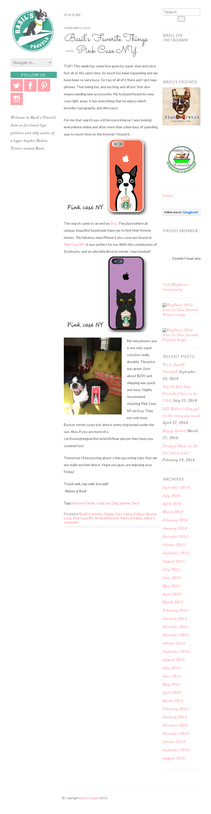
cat (107, 503)
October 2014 (173, 644)
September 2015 (175, 553)
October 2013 (173, 742)
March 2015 (172, 602)
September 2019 (175, 488)
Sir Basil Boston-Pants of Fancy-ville (122, 518)
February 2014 (175, 709)
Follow (167, 196)
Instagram (17, 99)
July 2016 (171, 496)
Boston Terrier (84, 503)
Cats (118, 514)
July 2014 (171, 668)
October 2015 (173, 545)
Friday (138, 514)
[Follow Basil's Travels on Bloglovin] (181, 214)
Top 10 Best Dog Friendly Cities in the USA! (180, 394)
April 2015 (171, 594)
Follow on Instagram (183, 59)
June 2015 (171, 578)
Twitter (17, 85)
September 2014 (175, 652)
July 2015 (171, 570)
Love (67, 518)
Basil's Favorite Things (96, 514)
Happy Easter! (174, 431)
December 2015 (175, 537)
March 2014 (172, 701)
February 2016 (175, 520)
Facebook (30, 85)
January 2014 (174, 717)
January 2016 (174, 529)
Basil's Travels (89, 798)
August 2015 (173, 562)
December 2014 (175, 627)
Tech (135, 503)
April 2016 (171, 504)
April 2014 (171, 693)
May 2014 (171, 685)
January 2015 (174, 619)
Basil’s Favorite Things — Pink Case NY (106, 45)
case (99, 503)
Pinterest (44, 85)
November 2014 (175, 635)
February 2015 (175, 611)
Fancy (128, 514)
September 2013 (175, 750)
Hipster (150, 514)
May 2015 (171, 586)
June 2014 (171, 677)
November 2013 (175, 734)
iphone (125, 503)
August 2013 (173, 759)
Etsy (113, 223)
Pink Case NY (74, 244)
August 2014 (173, 660)
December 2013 (175, 726)
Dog (115, 503)
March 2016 (172, 512)
